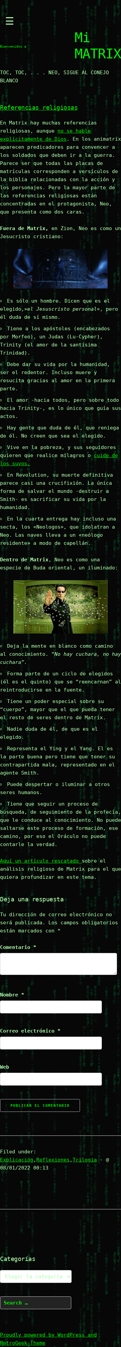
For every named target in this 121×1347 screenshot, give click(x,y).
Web (4, 1067)
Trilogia (85, 1160)
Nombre (12, 995)
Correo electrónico (30, 1031)
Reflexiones (53, 1160)
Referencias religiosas (39, 107)
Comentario (18, 947)
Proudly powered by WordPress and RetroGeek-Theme (48, 1339)
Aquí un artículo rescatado (41, 861)
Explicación (16, 1160)
